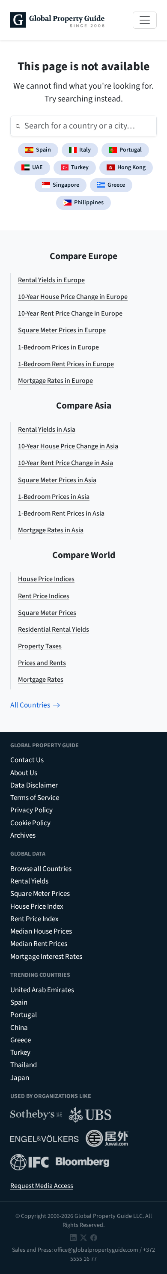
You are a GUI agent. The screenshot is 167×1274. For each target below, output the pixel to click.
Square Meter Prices (40, 894)
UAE (37, 167)
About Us (23, 773)
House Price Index (36, 906)
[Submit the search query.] (18, 126)
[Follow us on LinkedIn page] (73, 1237)
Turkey (80, 167)
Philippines (89, 202)
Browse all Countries (41, 869)
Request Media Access (41, 1185)
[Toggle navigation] (145, 20)
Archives (23, 835)
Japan (19, 1078)
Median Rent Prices (38, 944)
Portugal (130, 150)
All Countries (30, 705)
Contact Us (27, 760)
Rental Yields (29, 881)
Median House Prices (41, 931)
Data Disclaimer (34, 785)
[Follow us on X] (83, 1237)
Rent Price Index (34, 919)
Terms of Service (34, 798)
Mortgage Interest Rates (46, 957)
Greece (116, 185)
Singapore (66, 185)
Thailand (23, 1065)
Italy (85, 150)
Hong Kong (131, 167)
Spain (43, 150)
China (19, 1028)
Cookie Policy (30, 823)
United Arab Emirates (42, 990)
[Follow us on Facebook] (93, 1237)
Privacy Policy (31, 810)
